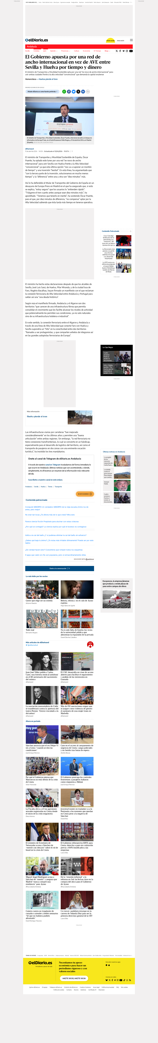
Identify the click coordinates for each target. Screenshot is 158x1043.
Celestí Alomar (126, 2)
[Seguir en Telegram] (115, 980)
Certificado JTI (92, 990)
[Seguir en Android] (106, 965)
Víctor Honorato (31, 784)
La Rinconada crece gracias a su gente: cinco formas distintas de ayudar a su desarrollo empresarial (108, 253)
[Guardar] (88, 92)
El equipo (44, 987)
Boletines (83, 990)
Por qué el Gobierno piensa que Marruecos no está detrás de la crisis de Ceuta (42, 779)
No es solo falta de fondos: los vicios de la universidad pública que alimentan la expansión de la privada (77, 632)
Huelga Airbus (74, 2)
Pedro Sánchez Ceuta (47, 2)
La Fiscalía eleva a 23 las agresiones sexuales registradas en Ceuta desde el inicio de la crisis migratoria (41, 811)
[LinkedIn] (83, 92)
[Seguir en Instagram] (117, 980)
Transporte (58, 487)
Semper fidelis (106, 483)
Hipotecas (81, 2)
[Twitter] (117, 51)
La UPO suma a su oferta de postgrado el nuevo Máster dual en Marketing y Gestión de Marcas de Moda (108, 267)
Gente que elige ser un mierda (39, 600)
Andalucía (32, 46)
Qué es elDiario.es (34, 987)
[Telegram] (123, 51)
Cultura (76, 51)
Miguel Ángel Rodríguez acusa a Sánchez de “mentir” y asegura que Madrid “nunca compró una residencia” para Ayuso (41, 880)
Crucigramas (40, 955)
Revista (76, 990)
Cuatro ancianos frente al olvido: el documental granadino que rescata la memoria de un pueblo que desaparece (108, 357)
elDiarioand (29, 149)
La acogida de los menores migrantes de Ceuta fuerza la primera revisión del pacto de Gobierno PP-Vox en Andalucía (108, 461)
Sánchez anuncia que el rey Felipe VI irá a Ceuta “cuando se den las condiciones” (42, 748)
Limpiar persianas (60, 955)
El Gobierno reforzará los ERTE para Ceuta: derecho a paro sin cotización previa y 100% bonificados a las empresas (77, 846)
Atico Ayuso (56, 2)
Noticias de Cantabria (128, 955)
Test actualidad (118, 955)
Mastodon (102, 990)
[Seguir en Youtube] (121, 980)
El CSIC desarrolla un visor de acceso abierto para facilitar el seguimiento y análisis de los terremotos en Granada (77, 676)
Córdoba (36, 51)
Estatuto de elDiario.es (71, 987)
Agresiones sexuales (65, 2)
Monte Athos (51, 955)
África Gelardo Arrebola (33, 887)
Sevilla (27, 51)
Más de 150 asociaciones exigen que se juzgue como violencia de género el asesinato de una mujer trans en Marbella (76, 710)
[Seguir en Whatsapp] (127, 980)
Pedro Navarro (97, 2)
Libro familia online (97, 955)
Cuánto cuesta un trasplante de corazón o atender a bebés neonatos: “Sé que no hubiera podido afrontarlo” (42, 914)
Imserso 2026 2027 (74, 955)
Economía (86, 51)
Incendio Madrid (89, 2)
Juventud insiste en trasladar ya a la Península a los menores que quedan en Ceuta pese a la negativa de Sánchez (77, 812)
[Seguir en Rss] (130, 980)
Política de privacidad (108, 987)
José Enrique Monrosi (33, 753)
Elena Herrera (30, 816)
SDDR (45, 955)
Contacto (69, 990)
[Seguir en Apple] (109, 965)
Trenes (50, 487)
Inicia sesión (120, 40)
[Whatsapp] (64, 92)
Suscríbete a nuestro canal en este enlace (45, 480)
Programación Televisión (108, 955)
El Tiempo (97, 51)
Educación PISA (117, 2)
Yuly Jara (39, 921)
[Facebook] (120, 51)
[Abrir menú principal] (131, 40)
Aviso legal (96, 987)
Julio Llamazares (105, 2)
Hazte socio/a (111, 40)
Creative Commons (85, 987)
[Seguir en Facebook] (112, 980)
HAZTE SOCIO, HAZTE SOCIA (74, 978)
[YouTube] (131, 51)
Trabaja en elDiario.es (56, 987)
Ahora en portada (33, 721)
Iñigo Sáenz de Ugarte (68, 606)
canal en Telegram (52, 464)
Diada (111, 2)
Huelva (43, 487)
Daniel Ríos (64, 819)
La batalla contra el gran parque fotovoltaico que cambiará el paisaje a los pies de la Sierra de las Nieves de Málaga (108, 473)
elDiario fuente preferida (86, 955)
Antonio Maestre (31, 603)
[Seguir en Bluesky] (107, 980)
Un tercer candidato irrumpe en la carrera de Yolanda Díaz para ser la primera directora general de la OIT (76, 913)
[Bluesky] (74, 92)
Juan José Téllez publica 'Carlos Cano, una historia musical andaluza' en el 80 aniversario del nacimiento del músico (42, 676)
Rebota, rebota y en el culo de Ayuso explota (77, 601)
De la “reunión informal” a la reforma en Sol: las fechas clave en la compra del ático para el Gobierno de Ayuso (77, 880)
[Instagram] (127, 51)
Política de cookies (59, 990)
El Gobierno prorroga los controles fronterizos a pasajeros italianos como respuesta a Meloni (76, 779)
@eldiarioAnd (32, 645)
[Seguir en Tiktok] (124, 980)
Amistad (67, 955)
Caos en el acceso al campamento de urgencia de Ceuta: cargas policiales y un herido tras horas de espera (77, 748)
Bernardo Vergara (31, 632)
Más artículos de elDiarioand (37, 642)
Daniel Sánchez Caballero (69, 637)
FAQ (117, 987)
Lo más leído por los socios (37, 576)
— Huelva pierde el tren (41, 79)
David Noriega (30, 921)
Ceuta (40, 2)
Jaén (44, 51)
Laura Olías (64, 853)
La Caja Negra (108, 347)
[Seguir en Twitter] (110, 980)
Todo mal (30, 630)
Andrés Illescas (65, 753)
